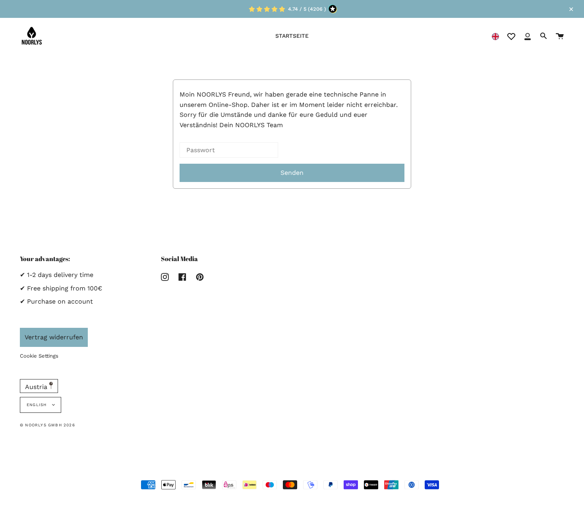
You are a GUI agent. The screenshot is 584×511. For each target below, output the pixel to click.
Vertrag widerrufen (54, 337)
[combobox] (495, 36)
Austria (37, 387)
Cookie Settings (39, 355)
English (37, 405)
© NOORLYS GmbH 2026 (47, 425)
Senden (292, 172)
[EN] (495, 36)
